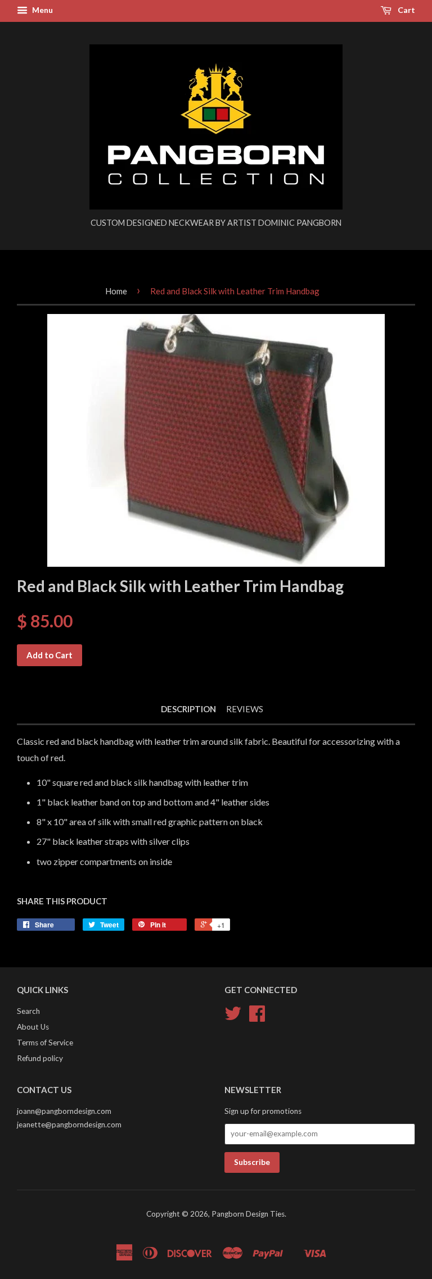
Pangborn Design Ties (248, 1213)
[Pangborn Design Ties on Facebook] (257, 1017)
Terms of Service (45, 1042)
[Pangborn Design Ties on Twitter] (232, 1017)
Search (28, 1011)
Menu (41, 10)
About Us (33, 1026)
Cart (405, 10)
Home (116, 291)
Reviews (244, 709)
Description (188, 709)
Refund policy (40, 1058)
